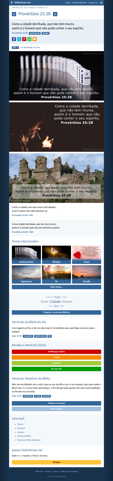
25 (47, 8)
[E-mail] (35, 40)
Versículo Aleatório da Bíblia (31, 378)
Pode (57, 297)
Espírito (49, 297)
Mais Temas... (56, 287)
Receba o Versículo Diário (29, 345)
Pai (50, 336)
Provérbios (40, 8)
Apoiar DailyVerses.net (27, 450)
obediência (28, 396)
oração (37, 396)
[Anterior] (14, 14)
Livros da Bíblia (29, 8)
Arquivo (20, 432)
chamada (46, 396)
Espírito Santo (40, 336)
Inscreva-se (93, 3)
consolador (28, 336)
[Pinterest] (24, 40)
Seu (50, 306)
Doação (56, 462)
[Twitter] (19, 40)
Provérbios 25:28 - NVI (22, 215)
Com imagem (56, 409)
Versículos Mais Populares (29, 440)
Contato (56, 472)
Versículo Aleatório (79, 3)
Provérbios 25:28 (20, 33)
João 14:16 (17, 336)
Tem (56, 306)
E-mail (56, 357)
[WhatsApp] (30, 39)
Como (64, 297)
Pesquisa (21, 428)
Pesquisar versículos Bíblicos (56, 312)
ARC (14, 48)
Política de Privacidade (69, 472)
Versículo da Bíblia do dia (29, 322)
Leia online (30, 48)
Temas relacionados (25, 241)
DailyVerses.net (17, 8)
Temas (67, 3)
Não (62, 306)
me (19, 456)
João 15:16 (17, 396)
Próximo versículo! (56, 403)
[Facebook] (14, 40)
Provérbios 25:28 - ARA (22, 232)
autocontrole (35, 33)
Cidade (55, 302)
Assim (44, 301)
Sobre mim (39, 472)
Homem (67, 301)
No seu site (56, 369)
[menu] (101, 4)
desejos (45, 33)
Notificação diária (56, 352)
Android (56, 363)
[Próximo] (55, 14)
